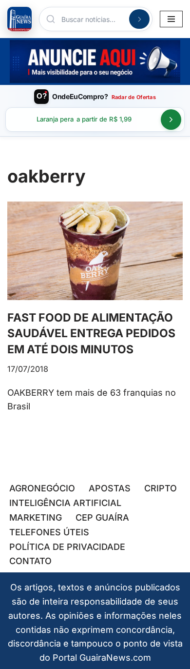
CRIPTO (160, 488)
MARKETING (35, 517)
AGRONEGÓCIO (42, 488)
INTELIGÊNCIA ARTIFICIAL (65, 503)
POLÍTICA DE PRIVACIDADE (67, 547)
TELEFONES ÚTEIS (49, 532)
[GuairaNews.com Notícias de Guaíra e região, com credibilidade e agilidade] (19, 19)
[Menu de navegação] (171, 19)
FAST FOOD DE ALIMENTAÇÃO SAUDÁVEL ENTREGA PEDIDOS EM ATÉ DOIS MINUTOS (91, 333)
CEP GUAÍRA (102, 517)
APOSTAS (110, 488)
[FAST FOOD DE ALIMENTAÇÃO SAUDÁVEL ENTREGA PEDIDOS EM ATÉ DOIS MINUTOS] (95, 251)
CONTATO (30, 561)
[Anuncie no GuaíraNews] (95, 61)
